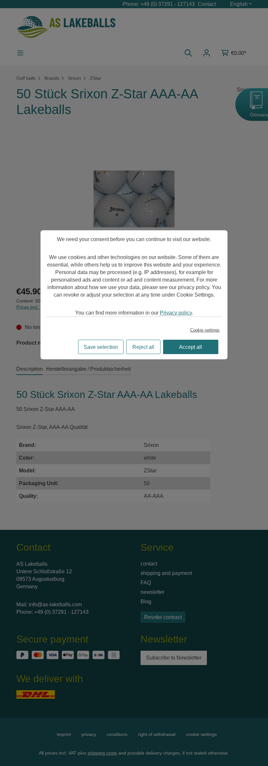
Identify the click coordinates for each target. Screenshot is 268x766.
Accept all (190, 347)
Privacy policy (176, 313)
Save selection (101, 347)
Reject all (143, 347)
